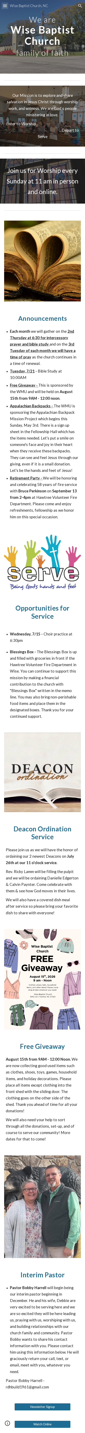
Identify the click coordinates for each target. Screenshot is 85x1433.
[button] (5, 5)
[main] (42, 36)
